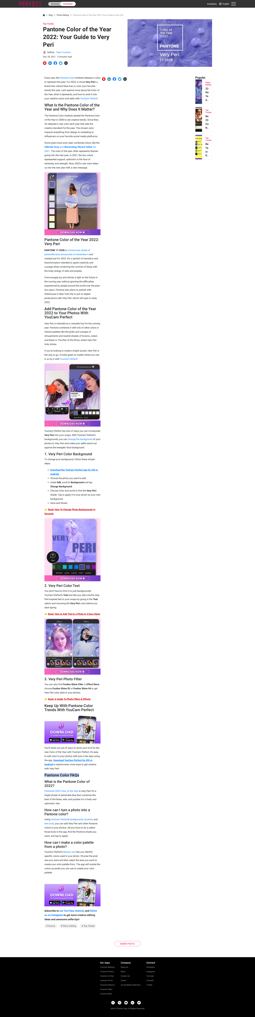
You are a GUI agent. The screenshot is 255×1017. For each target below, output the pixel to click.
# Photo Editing (68, 926)
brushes (88, 819)
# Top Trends (88, 926)
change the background (80, 439)
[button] (224, 3)
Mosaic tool (69, 851)
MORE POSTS (127, 943)
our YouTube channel (71, 910)
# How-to (50, 926)
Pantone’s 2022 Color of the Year (61, 791)
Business (55, 4)
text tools (49, 823)
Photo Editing (63, 15)
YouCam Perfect (88, 98)
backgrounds (76, 819)
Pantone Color (67, 77)
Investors (212, 4)
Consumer (68, 4)
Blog (51, 15)
